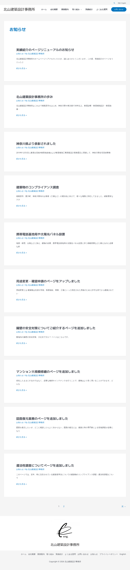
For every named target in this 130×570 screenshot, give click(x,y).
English (123, 554)
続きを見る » (21, 68)
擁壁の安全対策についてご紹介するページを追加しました (55, 328)
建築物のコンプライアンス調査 (37, 187)
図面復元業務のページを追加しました (42, 418)
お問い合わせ (83, 554)
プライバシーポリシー (109, 554)
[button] (114, 3)
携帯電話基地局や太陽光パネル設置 (40, 234)
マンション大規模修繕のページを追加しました (48, 371)
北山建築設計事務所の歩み (34, 96)
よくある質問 (70, 554)
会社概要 (32, 554)
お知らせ (20, 53)
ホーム (23, 554)
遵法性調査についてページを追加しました (45, 465)
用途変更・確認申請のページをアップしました (48, 281)
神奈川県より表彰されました (36, 143)
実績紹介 (59, 554)
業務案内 (41, 554)
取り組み (50, 554)
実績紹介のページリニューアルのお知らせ (45, 49)
